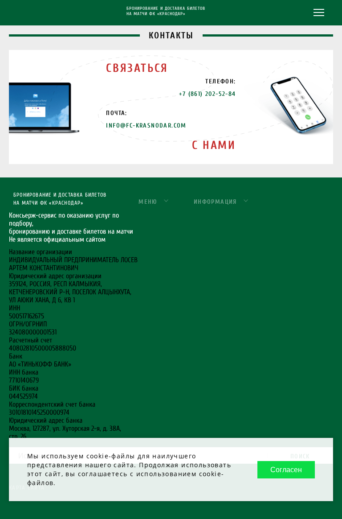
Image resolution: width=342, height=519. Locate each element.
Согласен (286, 470)
